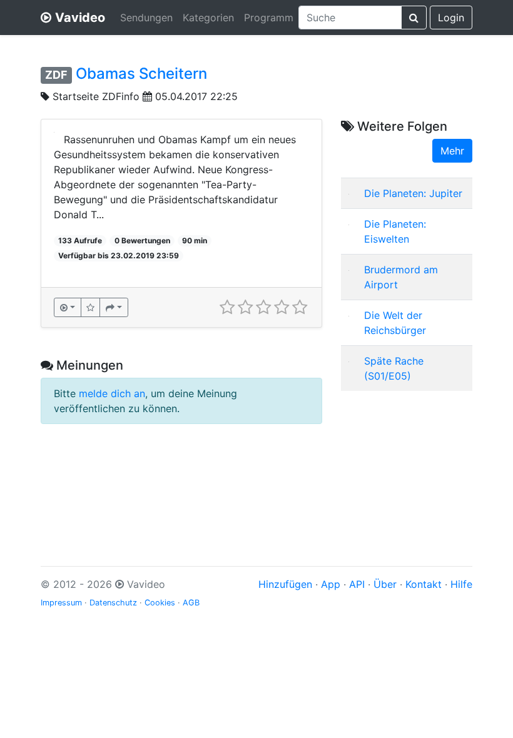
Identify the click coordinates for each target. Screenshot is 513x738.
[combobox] (350, 17)
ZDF (56, 74)
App (330, 584)
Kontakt (423, 584)
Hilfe (461, 584)
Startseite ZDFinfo (96, 96)
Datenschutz (113, 602)
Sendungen (146, 17)
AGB (191, 602)
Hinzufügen (285, 584)
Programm (268, 17)
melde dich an (112, 393)
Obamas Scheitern (141, 73)
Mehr (452, 150)
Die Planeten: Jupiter (413, 193)
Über (385, 584)
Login (451, 17)
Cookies (160, 602)
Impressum (61, 602)
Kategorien (208, 17)
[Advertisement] (406, 463)
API (357, 584)
